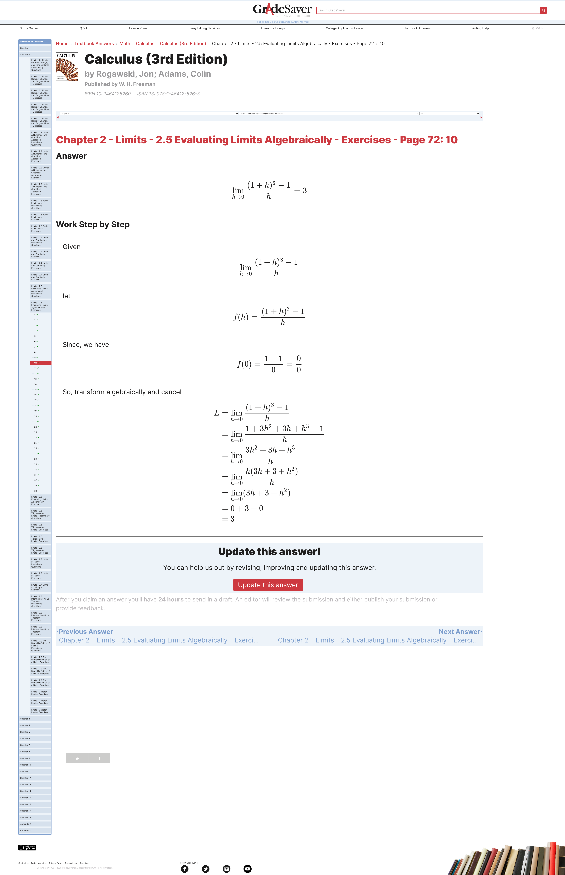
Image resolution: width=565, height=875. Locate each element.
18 (35, 405)
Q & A (84, 28)
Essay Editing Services (204, 28)
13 (35, 379)
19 (35, 410)
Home (62, 43)
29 (35, 464)
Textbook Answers (418, 28)
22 (35, 427)
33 (36, 485)
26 (35, 448)
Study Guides (29, 28)
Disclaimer (84, 863)
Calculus (145, 43)
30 (36, 469)
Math (124, 43)
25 (35, 443)
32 (35, 480)
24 (35, 437)
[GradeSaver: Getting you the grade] (282, 10)
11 (35, 368)
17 (35, 400)
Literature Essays (273, 28)
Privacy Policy (56, 863)
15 (35, 389)
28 (35, 459)
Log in (539, 28)
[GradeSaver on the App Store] (27, 847)
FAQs (33, 863)
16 (35, 394)
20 (35, 416)
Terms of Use (71, 863)
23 (35, 432)
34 (36, 491)
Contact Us (23, 863)
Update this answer (268, 585)
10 (35, 363)
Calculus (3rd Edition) (183, 43)
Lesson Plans (138, 28)
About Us (42, 863)
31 (35, 475)
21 (35, 421)
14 (35, 384)
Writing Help (480, 28)
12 (35, 373)
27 (35, 453)
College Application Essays (344, 28)
